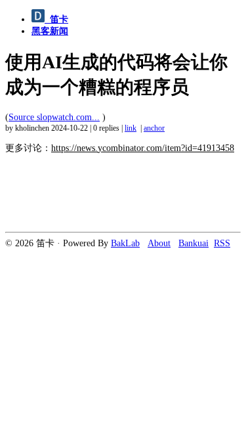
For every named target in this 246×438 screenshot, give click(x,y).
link (130, 128)
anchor (154, 128)
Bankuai (193, 243)
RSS (222, 243)
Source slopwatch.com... (54, 117)
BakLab (125, 243)
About (159, 243)
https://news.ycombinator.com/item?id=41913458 (142, 148)
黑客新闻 (49, 31)
